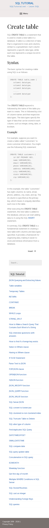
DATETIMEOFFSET (17, 435)
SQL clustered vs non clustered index (25, 413)
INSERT (31, 218)
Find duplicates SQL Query (20, 429)
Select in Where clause (19, 347)
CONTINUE (14, 302)
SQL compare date (17, 446)
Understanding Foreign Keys (21, 499)
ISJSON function (16, 380)
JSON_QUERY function (19, 391)
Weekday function (17, 468)
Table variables (15, 286)
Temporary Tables (16, 291)
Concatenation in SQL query (21, 457)
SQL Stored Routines (18, 488)
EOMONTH (14, 463)
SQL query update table (19, 452)
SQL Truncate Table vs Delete (22, 418)
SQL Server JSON (16, 402)
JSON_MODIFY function (19, 385)
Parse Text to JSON (17, 363)
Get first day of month (18, 474)
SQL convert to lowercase (20, 407)
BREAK (12, 308)
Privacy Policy (7, 524)
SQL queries (14, 504)
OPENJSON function (18, 374)
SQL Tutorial (24, 3)
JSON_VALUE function (18, 396)
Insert (30, 251)
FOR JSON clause (16, 369)
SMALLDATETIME (16, 440)
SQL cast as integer (17, 493)
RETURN (12, 297)
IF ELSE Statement (17, 358)
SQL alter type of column (20, 424)
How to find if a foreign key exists (23, 341)
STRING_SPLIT (15, 319)
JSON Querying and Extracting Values (25, 280)
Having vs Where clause (19, 352)
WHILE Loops (15, 313)
